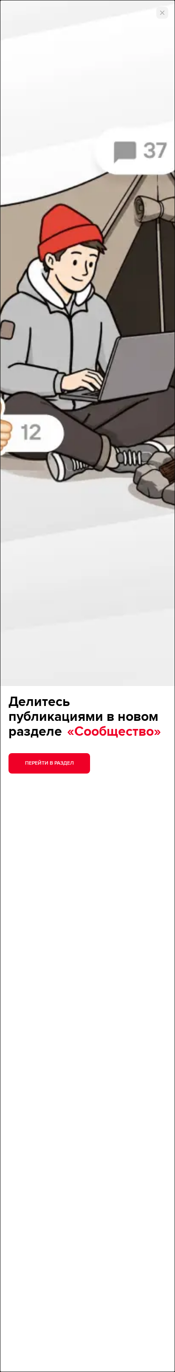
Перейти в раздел (49, 763)
